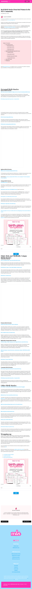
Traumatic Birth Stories (11, 57)
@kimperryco (3, 398)
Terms (25, 584)
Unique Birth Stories (10, 49)
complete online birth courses (19, 449)
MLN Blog (16, 570)
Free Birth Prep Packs (6, 455)
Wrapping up (8, 60)
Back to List (4, 521)
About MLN (16, 565)
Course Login (16, 568)
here (5, 446)
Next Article (26, 521)
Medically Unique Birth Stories (12, 56)
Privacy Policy (5, 585)
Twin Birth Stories (10, 52)
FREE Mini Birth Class (16, 547)
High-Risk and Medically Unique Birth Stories (13, 51)
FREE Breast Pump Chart (16, 558)
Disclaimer (22, 584)
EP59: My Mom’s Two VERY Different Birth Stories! (9, 196)
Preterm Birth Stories (10, 54)
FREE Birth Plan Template (16, 555)
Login (27, 1)
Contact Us (16, 567)
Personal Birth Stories (9, 44)
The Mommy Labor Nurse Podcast (9, 27)
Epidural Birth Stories (10, 47)
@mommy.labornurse (6, 66)
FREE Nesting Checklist (16, 557)
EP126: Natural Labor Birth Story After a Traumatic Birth (10, 99)
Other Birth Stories (9, 59)
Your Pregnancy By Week (16, 571)
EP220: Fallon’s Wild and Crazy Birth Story (7, 426)
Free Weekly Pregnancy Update (8, 454)
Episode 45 (2, 217)
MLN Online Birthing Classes (7, 457)
